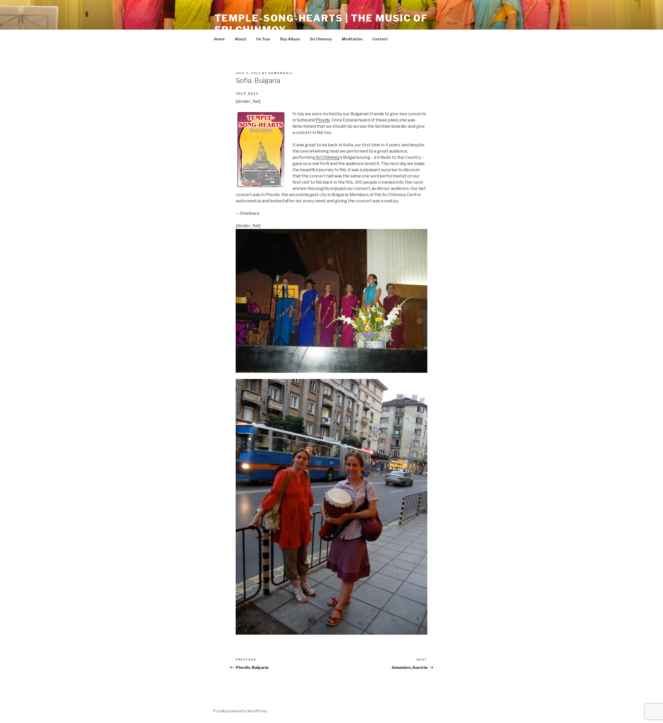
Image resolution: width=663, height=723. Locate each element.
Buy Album (290, 39)
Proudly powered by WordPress (240, 711)
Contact (380, 39)
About (240, 39)
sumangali (280, 73)
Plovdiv (323, 120)
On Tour (263, 39)
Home (219, 39)
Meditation (352, 39)
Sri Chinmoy (321, 39)
